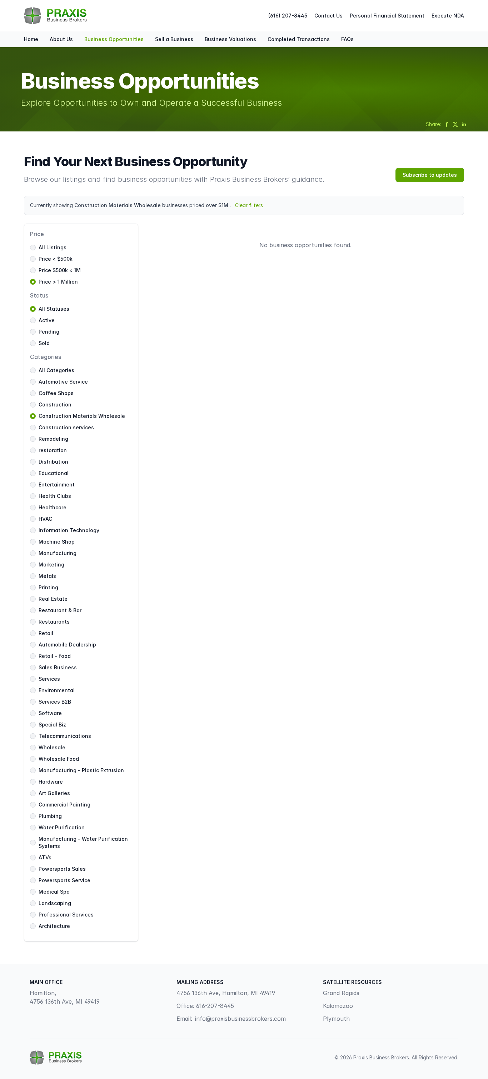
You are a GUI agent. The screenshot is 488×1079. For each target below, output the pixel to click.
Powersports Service (64, 880)
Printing (48, 587)
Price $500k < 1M (60, 270)
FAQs (347, 39)
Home (31, 39)
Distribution (53, 462)
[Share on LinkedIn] (464, 124)
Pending (49, 332)
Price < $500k (56, 259)
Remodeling (53, 439)
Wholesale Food (59, 759)
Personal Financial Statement (387, 16)
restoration (53, 450)
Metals (47, 576)
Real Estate (53, 599)
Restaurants (54, 622)
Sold (44, 343)
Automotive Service (63, 382)
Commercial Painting (64, 804)
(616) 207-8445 (287, 16)
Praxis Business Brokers (381, 1057)
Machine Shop (57, 542)
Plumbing (50, 816)
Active (47, 320)
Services (49, 679)
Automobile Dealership (67, 644)
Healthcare (52, 507)
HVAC (45, 519)
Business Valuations (230, 39)
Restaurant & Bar (60, 610)
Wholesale (52, 747)
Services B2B (55, 702)
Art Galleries (54, 793)
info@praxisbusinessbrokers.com (240, 1018)
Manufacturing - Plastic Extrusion (81, 770)
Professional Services (66, 914)
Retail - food (55, 656)
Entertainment (57, 484)
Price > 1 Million (58, 282)
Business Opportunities (114, 39)
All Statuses (54, 309)
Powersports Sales (62, 869)
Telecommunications (65, 736)
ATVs (45, 857)
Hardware (51, 782)
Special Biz (52, 724)
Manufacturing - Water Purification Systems (83, 842)
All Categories (56, 370)
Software (50, 713)
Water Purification (62, 827)
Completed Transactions (299, 39)
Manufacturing (57, 553)
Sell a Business (174, 39)
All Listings (52, 247)
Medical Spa (54, 892)
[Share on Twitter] (455, 124)
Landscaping (55, 903)
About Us (61, 39)
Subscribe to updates (430, 175)
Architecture (54, 926)
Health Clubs (55, 496)
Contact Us (328, 16)
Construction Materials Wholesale (82, 416)
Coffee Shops (56, 393)
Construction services (66, 427)
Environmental (57, 690)
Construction (55, 404)
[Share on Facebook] (447, 124)
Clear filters (249, 205)
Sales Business (58, 667)
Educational (54, 473)
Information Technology (69, 530)
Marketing (51, 564)
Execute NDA (448, 16)
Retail (46, 633)
